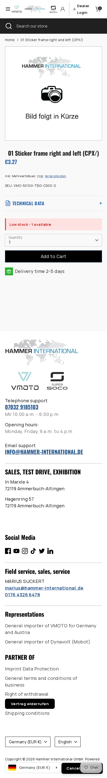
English (65, 742)
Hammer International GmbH (59, 759)
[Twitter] (42, 551)
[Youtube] (16, 551)
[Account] (62, 9)
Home (10, 40)
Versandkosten (55, 176)
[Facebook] (8, 551)
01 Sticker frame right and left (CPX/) (52, 40)
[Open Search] (8, 26)
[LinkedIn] (50, 551)
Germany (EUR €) (25, 742)
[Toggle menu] (6, 9)
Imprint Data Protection (32, 669)
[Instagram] (25, 551)
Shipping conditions (27, 713)
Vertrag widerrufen (30, 703)
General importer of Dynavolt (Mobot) (47, 642)
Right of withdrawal (27, 694)
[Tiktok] (33, 551)
